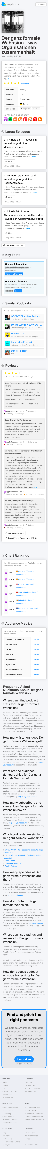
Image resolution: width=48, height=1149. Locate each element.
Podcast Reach (30, 1111)
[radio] (5, 83)
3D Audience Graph (32, 1108)
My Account (7, 1094)
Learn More (24, 1059)
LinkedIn (28, 1139)
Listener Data (30, 1085)
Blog (4, 1133)
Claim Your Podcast (9, 1091)
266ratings (25, 83)
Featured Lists (7, 1139)
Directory (5, 1136)
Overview (28, 1082)
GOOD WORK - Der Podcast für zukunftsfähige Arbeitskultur (27, 316)
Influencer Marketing (10, 1120)
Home (4, 1082)
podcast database (15, 895)
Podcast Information (32, 1088)
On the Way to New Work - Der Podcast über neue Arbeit (27, 325)
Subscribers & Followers (34, 1114)
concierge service (36, 923)
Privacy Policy (30, 1133)
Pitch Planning (30, 1091)
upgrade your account (18, 823)
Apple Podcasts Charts (11, 1142)
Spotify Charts (7, 1145)
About (4, 1088)
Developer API (7, 1097)
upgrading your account (27, 796)
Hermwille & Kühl (11, 56)
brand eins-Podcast (21, 342)
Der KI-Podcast (19, 351)
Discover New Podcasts (34, 1117)
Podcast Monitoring (9, 1123)
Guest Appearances (10, 1108)
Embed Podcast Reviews (34, 1120)
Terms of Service (31, 1136)
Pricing (5, 1085)
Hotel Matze (17, 333)
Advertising (6, 1114)
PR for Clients (7, 1111)
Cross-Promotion (9, 1117)
